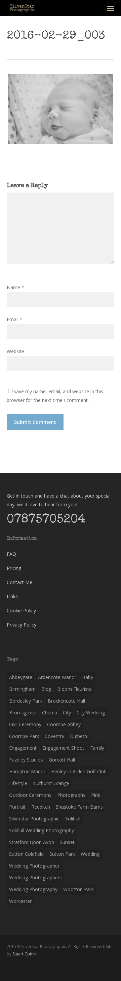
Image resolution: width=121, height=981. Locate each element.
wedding (90, 854)
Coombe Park (24, 736)
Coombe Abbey (64, 724)
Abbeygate (20, 677)
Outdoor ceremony (30, 795)
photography (71, 795)
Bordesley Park (25, 701)
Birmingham (22, 689)
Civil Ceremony (25, 724)
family (97, 748)
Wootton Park (78, 889)
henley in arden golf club (79, 771)
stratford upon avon (31, 842)
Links (12, 596)
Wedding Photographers (35, 877)
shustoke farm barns (79, 807)
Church (49, 712)
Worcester (20, 901)
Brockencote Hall (66, 701)
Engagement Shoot (63, 748)
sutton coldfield (26, 854)
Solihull (72, 818)
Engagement (23, 748)
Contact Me (19, 582)
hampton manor (27, 771)
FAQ (11, 554)
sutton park (62, 854)
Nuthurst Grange (51, 783)
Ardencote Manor (57, 677)
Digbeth (78, 736)
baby (87, 677)
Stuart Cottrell (25, 954)
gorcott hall (62, 759)
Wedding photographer (34, 865)
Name (15, 287)
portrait (17, 807)
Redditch (40, 807)
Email (15, 319)
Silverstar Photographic (34, 818)
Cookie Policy (21, 610)
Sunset (67, 842)
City (67, 712)
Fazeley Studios (26, 759)
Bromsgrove (22, 712)
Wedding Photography (33, 889)
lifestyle (18, 783)
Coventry (54, 736)
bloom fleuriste (74, 689)
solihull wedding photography (41, 830)
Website (15, 351)
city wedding (91, 712)
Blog (46, 689)
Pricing (14, 568)
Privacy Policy (21, 624)
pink (95, 795)
